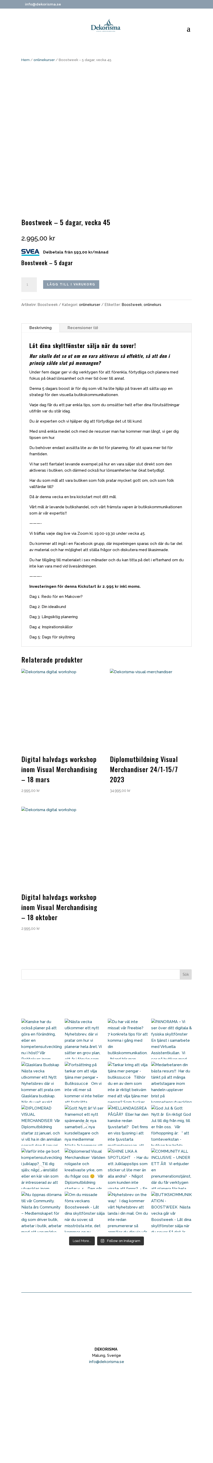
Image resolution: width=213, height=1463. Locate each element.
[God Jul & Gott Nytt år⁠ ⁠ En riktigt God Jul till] (171, 1125)
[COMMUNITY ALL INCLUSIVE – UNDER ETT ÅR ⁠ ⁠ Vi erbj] (171, 1168)
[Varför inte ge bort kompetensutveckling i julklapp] (41, 1168)
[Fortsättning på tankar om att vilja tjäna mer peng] (85, 1082)
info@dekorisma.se (106, 1361)
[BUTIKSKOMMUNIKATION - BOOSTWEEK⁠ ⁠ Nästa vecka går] (171, 1212)
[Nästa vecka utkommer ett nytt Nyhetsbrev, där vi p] (85, 1039)
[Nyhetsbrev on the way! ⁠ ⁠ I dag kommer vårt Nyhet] (128, 1212)
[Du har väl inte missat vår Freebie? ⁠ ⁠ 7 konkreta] (128, 1039)
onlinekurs (152, 305)
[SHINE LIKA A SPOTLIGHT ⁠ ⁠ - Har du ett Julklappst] (128, 1168)
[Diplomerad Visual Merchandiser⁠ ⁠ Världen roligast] (85, 1168)
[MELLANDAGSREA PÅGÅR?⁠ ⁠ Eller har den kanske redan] (128, 1125)
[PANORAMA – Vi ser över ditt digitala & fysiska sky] (171, 1039)
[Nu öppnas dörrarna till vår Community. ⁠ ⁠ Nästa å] (41, 1212)
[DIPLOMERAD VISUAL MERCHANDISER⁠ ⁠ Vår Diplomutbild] (41, 1125)
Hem (25, 60)
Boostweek (132, 305)
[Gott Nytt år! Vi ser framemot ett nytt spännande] (85, 1125)
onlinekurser (44, 60)
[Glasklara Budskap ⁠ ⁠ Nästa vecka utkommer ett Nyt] (41, 1082)
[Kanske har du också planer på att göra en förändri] (41, 1039)
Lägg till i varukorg (71, 284)
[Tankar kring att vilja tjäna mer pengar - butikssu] (128, 1082)
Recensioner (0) (83, 327)
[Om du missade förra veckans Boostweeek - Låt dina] (85, 1212)
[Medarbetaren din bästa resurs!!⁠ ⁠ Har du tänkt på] (171, 1082)
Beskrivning (40, 327)
